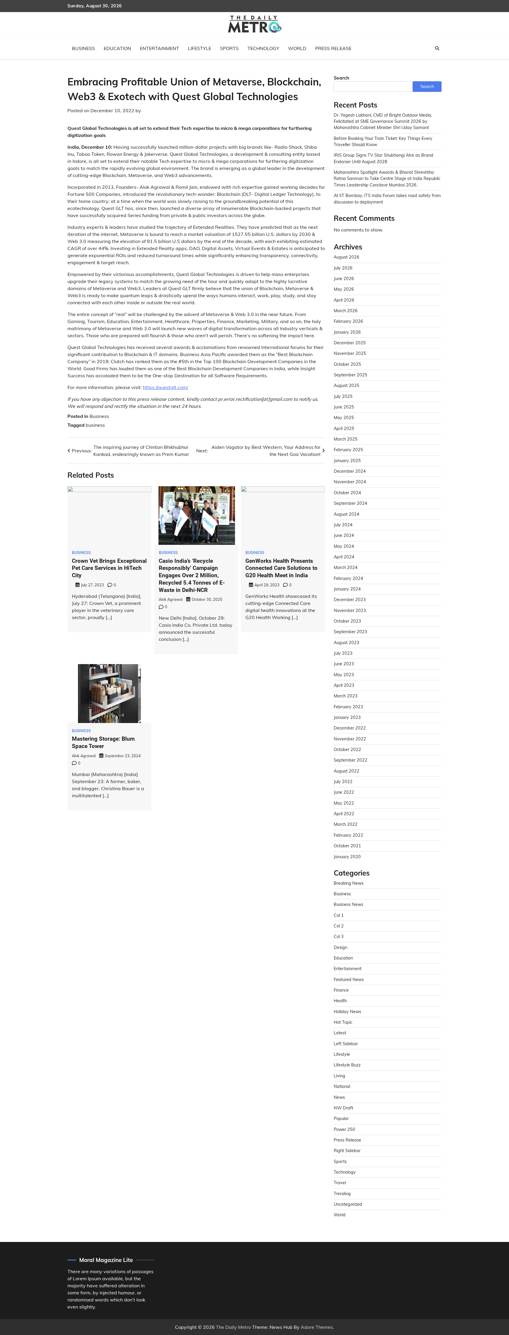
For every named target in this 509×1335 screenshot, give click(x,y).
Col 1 (339, 915)
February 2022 (348, 835)
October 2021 (347, 845)
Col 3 (339, 936)
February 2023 (348, 706)
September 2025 (350, 375)
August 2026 (346, 257)
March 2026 (346, 310)
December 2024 (350, 471)
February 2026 (348, 321)
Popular (341, 1118)
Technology (263, 48)
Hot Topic (343, 1022)
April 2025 (344, 428)
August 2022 (346, 771)
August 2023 (346, 642)
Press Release (333, 48)
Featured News (349, 979)
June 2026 (344, 278)
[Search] (437, 48)
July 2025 (343, 396)
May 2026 (344, 289)
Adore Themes (317, 1327)
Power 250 (344, 1129)
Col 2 (339, 926)
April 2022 (344, 813)
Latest (340, 1032)
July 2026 (343, 268)
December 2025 (350, 342)
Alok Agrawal (171, 599)
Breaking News (348, 883)
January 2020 (347, 856)
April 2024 (344, 557)
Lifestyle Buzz (347, 1065)
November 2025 (350, 353)
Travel (340, 1182)
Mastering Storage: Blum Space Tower (103, 742)
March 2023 (346, 696)
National (342, 1086)
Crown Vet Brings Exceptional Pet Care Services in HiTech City (109, 568)
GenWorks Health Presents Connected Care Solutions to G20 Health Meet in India (281, 568)
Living (339, 1075)
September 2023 (350, 631)
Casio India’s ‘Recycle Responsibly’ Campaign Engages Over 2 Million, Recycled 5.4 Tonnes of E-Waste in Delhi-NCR (192, 575)
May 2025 (344, 417)
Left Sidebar (346, 1043)
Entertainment (159, 48)
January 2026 (347, 332)
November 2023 (350, 610)
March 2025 (346, 439)
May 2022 (344, 803)
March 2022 (346, 824)
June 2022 (344, 792)
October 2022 (347, 749)
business (95, 425)
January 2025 (347, 460)
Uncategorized (348, 1204)
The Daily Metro (233, 1327)
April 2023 (344, 685)
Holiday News (347, 1011)
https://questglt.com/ (165, 387)
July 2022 (343, 781)
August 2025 (346, 385)
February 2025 (348, 449)
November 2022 (350, 739)
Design (340, 947)
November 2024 (350, 481)
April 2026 (344, 300)
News (339, 1097)
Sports (229, 48)
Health (340, 1000)
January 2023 (347, 717)
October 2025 (347, 364)
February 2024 (348, 578)
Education (117, 48)
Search (341, 78)
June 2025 (344, 407)
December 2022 (350, 728)
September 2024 (350, 503)
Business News (348, 904)
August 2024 (346, 514)
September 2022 (350, 760)
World (297, 48)
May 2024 (344, 546)
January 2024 (347, 589)
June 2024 (344, 535)
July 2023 (343, 653)
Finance (341, 990)
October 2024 (347, 492)
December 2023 (350, 599)
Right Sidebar (347, 1150)
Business (83, 48)
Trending (342, 1193)
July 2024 (343, 524)
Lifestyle (199, 48)
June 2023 (344, 663)
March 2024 (346, 567)
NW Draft (343, 1108)
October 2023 (347, 621)
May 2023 (344, 674)
